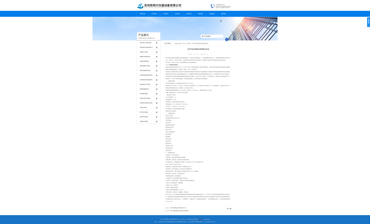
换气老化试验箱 (144, 112)
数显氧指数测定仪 (144, 89)
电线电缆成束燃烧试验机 (146, 79)
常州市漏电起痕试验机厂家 (178, 208)
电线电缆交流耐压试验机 (146, 103)
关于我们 (154, 13)
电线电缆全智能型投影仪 (146, 47)
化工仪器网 (191, 221)
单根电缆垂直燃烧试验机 (146, 75)
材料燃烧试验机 (144, 93)
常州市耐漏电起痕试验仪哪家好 (179, 210)
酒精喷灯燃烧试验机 (145, 56)
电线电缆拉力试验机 (145, 84)
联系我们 (223, 13)
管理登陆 (197, 221)
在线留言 (212, 13)
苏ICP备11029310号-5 (210, 221)
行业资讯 (177, 13)
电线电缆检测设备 (144, 61)
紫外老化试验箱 (144, 116)
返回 (228, 208)
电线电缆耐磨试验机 (145, 70)
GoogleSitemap (206, 219)
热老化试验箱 (143, 107)
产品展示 (165, 13)
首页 (184, 43)
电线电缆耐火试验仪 (145, 66)
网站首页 (142, 13)
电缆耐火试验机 (144, 52)
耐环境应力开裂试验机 (145, 42)
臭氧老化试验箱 (144, 121)
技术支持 (189, 13)
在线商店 (200, 13)
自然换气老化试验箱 (145, 98)
